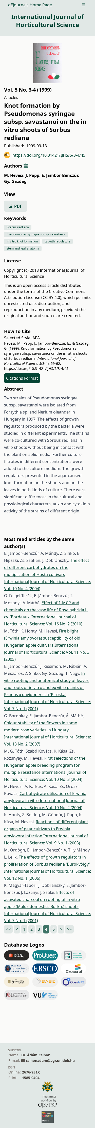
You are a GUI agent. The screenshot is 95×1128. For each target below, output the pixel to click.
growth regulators (57, 241)
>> (69, 929)
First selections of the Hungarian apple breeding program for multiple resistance (44, 765)
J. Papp (33, 175)
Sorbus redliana (18, 227)
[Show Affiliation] (26, 165)
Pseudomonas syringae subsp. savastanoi (36, 234)
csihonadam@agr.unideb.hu (50, 1060)
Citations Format (22, 378)
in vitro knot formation (22, 241)
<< (8, 929)
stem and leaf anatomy (23, 248)
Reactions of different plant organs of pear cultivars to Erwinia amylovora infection (46, 829)
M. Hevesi (14, 175)
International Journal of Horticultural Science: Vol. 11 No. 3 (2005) (46, 652)
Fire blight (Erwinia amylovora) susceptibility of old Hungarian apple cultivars (42, 638)
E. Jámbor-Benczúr (60, 175)
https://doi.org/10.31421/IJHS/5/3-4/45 (48, 155)
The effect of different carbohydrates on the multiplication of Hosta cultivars (46, 567)
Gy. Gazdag (15, 181)
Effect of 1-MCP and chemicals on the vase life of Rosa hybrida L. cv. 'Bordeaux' (46, 610)
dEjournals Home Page (30, 5)
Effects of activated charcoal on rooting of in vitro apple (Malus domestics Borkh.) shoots (42, 899)
